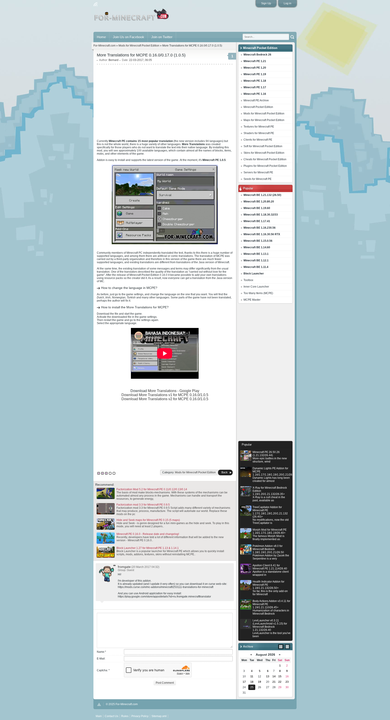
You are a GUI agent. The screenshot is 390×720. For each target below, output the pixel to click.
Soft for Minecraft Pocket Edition (263, 146)
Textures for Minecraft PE (259, 126)
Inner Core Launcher (256, 286)
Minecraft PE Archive (256, 100)
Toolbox (248, 280)
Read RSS (95, 4)
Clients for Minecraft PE (258, 139)
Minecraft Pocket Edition (258, 107)
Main (131, 16)
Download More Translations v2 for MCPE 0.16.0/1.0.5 (164, 399)
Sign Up (266, 3)
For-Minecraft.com (104, 45)
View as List (287, 646)
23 (287, 681)
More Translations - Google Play (173, 391)
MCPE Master (252, 299)
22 (279, 681)
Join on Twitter (161, 37)
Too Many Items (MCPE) (258, 293)
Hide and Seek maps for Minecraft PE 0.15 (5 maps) (148, 520)
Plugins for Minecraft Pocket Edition (265, 165)
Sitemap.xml (159, 716)
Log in (287, 3)
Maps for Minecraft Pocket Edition (264, 120)
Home (101, 37)
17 (244, 681)
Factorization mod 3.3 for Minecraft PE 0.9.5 (143, 504)
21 (274, 681)
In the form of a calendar (281, 646)
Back (224, 472)
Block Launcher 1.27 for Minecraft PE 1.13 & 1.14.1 (147, 548)
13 (267, 676)
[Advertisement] (265, 373)
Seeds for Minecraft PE (258, 179)
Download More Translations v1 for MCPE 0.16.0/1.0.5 (164, 395)
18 (251, 681)
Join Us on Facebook (128, 37)
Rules (124, 716)
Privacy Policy (140, 716)
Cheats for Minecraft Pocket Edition (265, 159)
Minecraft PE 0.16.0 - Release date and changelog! (147, 534)
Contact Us (111, 716)
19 (259, 681)
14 (274, 676)
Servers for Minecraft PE (258, 172)
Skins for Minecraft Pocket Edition (264, 152)
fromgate (124, 567)
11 (251, 676)
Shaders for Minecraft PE (259, 133)
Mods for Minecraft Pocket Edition (264, 113)
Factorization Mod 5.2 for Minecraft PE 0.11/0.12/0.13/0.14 (151, 489)
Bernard (113, 60)
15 (279, 676)
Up (99, 704)
